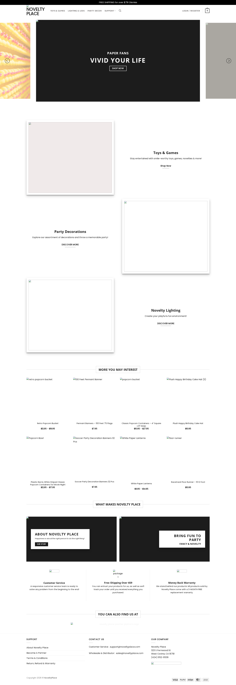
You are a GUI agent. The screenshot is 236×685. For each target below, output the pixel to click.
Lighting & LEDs (76, 11)
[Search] (120, 10)
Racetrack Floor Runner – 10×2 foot (188, 482)
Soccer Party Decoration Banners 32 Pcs (94, 481)
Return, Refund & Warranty (40, 663)
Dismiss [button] (133, 2)
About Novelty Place (37, 647)
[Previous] (7, 61)
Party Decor (95, 11)
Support (109, 11)
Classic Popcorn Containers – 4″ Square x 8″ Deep (141, 424)
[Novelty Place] (36, 10)
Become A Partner (36, 652)
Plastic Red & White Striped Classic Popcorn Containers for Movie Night (47, 483)
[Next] (228, 61)
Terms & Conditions (37, 658)
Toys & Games (57, 11)
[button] (191, 11)
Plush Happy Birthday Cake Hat (188, 423)
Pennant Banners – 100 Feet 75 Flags (95, 423)
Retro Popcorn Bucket (47, 423)
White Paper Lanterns (141, 483)
